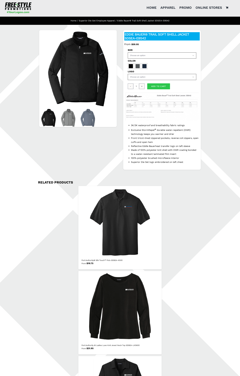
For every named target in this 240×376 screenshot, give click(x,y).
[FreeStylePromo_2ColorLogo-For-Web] (18, 2)
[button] (131, 66)
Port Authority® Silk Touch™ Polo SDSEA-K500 (102, 260)
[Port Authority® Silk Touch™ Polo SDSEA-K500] (120, 221)
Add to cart (158, 86)
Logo (131, 71)
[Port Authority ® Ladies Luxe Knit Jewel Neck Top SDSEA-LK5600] (120, 306)
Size (130, 50)
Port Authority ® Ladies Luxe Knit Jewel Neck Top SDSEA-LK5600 (111, 345)
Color (132, 60)
